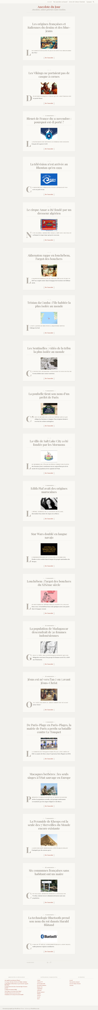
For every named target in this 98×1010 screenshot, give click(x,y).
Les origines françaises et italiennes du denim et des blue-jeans (49, 27)
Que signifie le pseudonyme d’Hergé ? (12, 980)
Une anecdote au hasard (60, 2)
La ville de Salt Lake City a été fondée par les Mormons (49, 442)
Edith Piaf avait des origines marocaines (49, 490)
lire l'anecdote (49, 58)
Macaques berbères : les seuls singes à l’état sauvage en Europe (49, 775)
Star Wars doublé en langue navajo (49, 535)
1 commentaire (49, 578)
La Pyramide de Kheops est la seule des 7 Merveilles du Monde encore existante (49, 824)
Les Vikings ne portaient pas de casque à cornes (49, 74)
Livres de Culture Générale (77, 2)
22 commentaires (49, 867)
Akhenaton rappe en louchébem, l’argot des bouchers (49, 257)
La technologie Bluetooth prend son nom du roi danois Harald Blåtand (49, 921)
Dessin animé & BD (41, 983)
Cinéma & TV (40, 981)
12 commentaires (49, 625)
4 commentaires (49, 391)
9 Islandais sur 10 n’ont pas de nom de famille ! (14, 994)
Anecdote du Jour (49, 7)
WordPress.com (35, 1008)
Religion (39, 993)
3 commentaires (49, 914)
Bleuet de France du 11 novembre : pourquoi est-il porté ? (49, 120)
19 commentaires (49, 676)
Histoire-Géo (40, 987)
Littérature (39, 990)
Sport (38, 998)
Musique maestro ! (41, 992)
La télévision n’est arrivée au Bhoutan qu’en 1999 (49, 166)
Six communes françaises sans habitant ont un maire (49, 872)
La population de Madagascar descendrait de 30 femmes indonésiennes (49, 632)
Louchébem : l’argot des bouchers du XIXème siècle (49, 583)
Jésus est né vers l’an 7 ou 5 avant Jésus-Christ (49, 681)
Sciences (39, 995)
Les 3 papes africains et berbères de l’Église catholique (16, 981)
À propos (89, 2)
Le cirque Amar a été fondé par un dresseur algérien (49, 211)
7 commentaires (49, 818)
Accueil (49, 2)
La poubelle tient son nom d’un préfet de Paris (49, 395)
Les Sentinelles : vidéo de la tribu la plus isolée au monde (49, 350)
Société (38, 997)
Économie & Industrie (41, 985)
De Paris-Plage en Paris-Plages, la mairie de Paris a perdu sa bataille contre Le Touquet (49, 728)
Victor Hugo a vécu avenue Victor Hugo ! (13, 991)
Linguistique (39, 988)
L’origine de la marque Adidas (11, 989)
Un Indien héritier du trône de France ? (13, 992)
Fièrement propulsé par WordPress (11, 1008)
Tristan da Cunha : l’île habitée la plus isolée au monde (49, 304)
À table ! (38, 980)
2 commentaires (49, 115)
